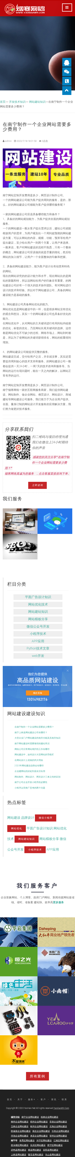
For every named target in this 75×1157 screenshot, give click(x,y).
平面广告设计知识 (38, 597)
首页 (2, 101)
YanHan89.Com (61, 1108)
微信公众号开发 (38, 626)
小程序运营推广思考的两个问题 (30, 788)
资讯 (54, 1099)
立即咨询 (37, 485)
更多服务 (58, 902)
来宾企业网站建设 (39, 1136)
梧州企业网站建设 (39, 1121)
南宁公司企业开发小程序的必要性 (31, 782)
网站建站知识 (37, 101)
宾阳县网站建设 (50, 1150)
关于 (20, 1099)
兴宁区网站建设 (44, 1140)
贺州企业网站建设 (58, 1136)
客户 (43, 1099)
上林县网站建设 (18, 1154)
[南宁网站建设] (37, 686)
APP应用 (38, 641)
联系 (64, 1099)
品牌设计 (28, 818)
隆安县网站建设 (35, 1154)
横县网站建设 (34, 1150)
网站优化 (16, 828)
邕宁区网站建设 (55, 1145)
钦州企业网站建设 (39, 1126)
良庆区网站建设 (38, 1145)
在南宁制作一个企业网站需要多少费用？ (34, 727)
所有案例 (37, 1076)
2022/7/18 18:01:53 (26, 141)
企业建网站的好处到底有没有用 (30, 771)
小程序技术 (38, 634)
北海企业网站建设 (58, 1126)
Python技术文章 (38, 648)
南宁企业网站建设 (30, 1117)
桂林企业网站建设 (49, 1117)
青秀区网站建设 (27, 1140)
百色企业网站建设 (60, 1131)
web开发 (38, 656)
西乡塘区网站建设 (19, 1145)
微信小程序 (45, 817)
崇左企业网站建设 (41, 1131)
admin (8, 141)
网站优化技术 (38, 604)
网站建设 (14, 818)
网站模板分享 (38, 619)
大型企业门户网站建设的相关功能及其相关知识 (37, 738)
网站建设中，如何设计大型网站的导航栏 (34, 754)
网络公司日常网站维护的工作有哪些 (32, 749)
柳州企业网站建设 (19, 1121)
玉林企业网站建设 (19, 1126)
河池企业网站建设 (19, 1136)
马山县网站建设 (52, 1154)
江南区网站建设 (61, 1140)
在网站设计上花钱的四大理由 (29, 760)
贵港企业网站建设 (58, 1121)
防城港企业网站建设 (21, 1131)
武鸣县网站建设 (18, 1150)
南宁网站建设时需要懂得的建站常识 (32, 743)
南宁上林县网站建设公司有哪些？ (31, 732)
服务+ (31, 1099)
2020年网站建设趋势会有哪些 (29, 765)
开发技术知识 (17, 101)
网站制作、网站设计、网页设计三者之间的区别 (37, 777)
